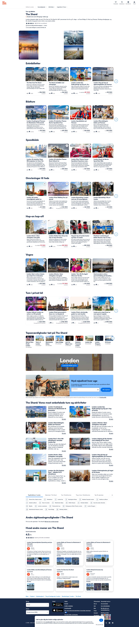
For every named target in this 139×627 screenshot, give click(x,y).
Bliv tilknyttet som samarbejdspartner (105, 609)
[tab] (34, 495)
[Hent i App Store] (57, 610)
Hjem (27, 596)
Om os (95, 603)
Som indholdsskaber (105, 606)
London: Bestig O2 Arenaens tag (94, 569)
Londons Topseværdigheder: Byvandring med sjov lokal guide (39, 543)
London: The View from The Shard (65, 569)
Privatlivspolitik (102, 397)
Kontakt (66, 603)
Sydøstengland (40, 596)
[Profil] (134, 2)
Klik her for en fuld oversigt (51, 521)
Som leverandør (104, 603)
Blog (95, 608)
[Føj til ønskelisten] (44, 69)
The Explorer (96, 615)
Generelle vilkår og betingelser (71, 614)
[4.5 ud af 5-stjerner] (30, 23)
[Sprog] (128, 2)
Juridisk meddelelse (68, 606)
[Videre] (116, 81)
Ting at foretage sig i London (52, 596)
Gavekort (96, 613)
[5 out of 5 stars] (40, 546)
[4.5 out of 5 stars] (30, 538)
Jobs (95, 606)
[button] (30, 342)
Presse (95, 610)
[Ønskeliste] (116, 2)
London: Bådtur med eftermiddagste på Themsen (39, 569)
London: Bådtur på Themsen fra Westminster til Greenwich (69, 543)
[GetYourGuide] (4, 3)
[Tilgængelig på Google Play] (57, 605)
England (32, 596)
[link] (30, 342)
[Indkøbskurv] (122, 2)
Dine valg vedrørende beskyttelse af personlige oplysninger (77, 610)
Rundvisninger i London (68, 596)
